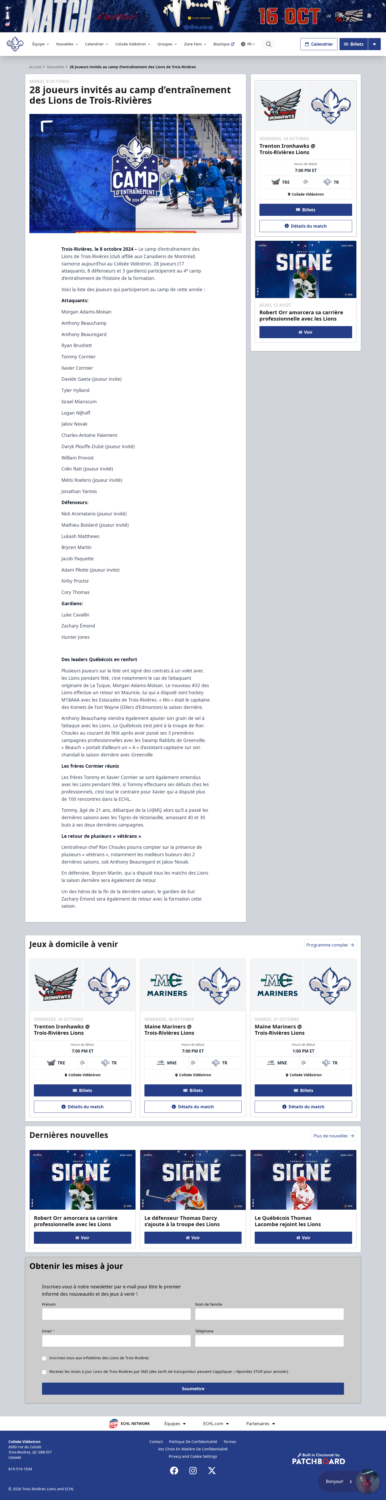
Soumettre (193, 1389)
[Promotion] (193, 16)
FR (249, 43)
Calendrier (94, 43)
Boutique (221, 43)
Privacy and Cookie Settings (193, 1456)
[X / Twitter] (212, 1470)
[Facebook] (174, 1470)
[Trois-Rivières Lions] (15, 44)
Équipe (38, 43)
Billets (356, 44)
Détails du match (309, 226)
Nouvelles (65, 43)
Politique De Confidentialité (193, 1441)
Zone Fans (193, 43)
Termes (229, 1441)
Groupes (165, 43)
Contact (156, 1441)
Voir (308, 332)
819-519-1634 (20, 1468)
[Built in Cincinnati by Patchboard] (319, 1458)
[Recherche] (268, 44)
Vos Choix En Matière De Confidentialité (193, 1448)
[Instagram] (193, 1470)
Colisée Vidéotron (130, 43)
